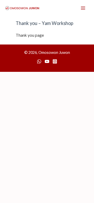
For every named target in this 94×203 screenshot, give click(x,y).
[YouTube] (47, 61)
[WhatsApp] (39, 61)
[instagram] (54, 61)
